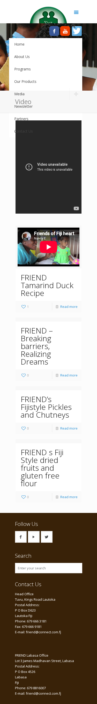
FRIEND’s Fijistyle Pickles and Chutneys (46, 407)
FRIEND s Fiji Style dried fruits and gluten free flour (42, 468)
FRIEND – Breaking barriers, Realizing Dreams (37, 346)
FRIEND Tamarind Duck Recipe (47, 285)
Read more (69, 306)
